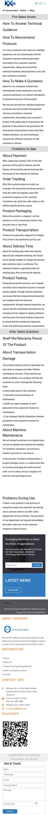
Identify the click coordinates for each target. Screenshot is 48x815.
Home (6, 658)
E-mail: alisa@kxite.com (16, 708)
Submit (10, 811)
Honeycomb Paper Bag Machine (17, 666)
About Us (7, 662)
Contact (7, 674)
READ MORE (13, 590)
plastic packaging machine (15, 670)
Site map (33, 759)
